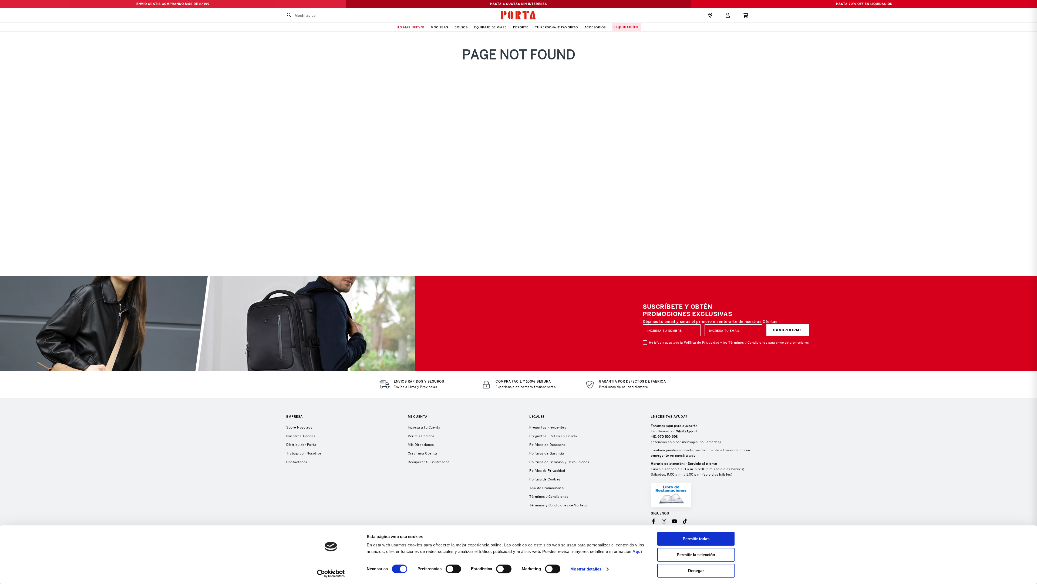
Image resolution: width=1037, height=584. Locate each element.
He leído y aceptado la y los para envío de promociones (729, 342)
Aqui (637, 551)
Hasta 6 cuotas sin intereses (518, 4)
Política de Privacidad (701, 342)
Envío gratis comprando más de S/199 (173, 4)
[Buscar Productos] (289, 15)
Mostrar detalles (585, 569)
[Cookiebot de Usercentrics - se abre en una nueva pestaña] (331, 573)
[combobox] (317, 15)
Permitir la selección (696, 554)
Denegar (696, 570)
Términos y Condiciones (747, 342)
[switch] (453, 569)
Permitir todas (696, 538)
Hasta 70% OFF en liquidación (864, 4)
